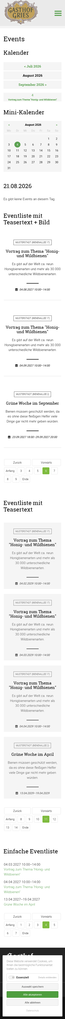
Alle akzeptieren (32, 994)
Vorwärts (46, 462)
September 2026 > (33, 84)
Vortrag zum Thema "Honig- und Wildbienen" (27, 872)
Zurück (17, 462)
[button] (58, 12)
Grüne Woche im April (19, 904)
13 (7, 827)
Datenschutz (32, 1010)
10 (37, 819)
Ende (25, 479)
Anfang (10, 471)
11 (45, 819)
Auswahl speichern (33, 986)
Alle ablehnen (32, 1002)
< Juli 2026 (32, 66)
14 (16, 827)
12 (54, 819)
